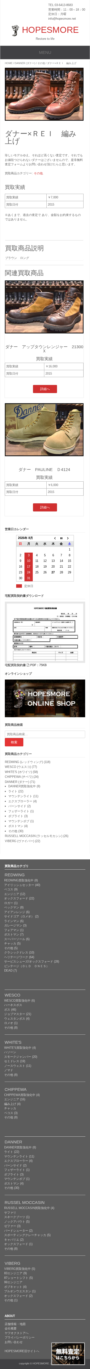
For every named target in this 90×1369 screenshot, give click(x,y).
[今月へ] (61, 538)
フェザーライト (18, 811)
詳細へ (45, 389)
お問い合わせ (14, 1342)
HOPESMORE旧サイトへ (22, 1351)
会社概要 (11, 1328)
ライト (12, 791)
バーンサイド (17, 806)
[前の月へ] (53, 538)
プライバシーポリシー (20, 1337)
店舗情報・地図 (15, 1324)
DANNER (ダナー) (25, 63)
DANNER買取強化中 (22, 786)
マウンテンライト (20, 796)
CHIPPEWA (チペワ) (19, 776)
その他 (41, 63)
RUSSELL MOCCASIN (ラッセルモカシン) (33, 836)
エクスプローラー (20, 801)
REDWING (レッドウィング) (24, 762)
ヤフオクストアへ (17, 1333)
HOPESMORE (50, 30)
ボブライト (15, 816)
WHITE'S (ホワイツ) (18, 772)
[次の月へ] (70, 538)
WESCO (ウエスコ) (18, 767)
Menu (45, 52)
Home (8, 63)
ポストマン (15, 826)
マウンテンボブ (18, 821)
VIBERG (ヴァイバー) (19, 841)
